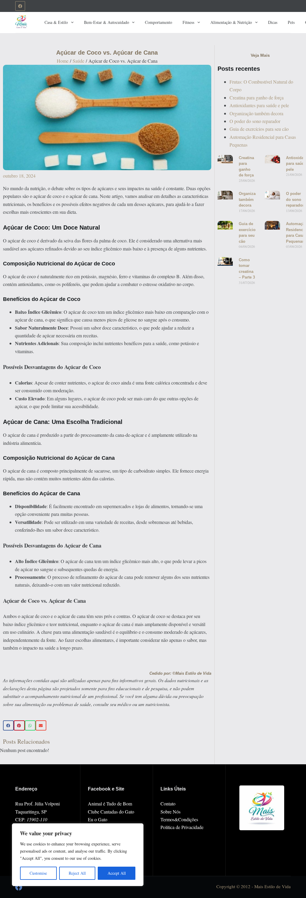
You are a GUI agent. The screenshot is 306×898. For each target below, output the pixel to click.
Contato (167, 803)
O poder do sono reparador (255, 121)
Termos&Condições (179, 819)
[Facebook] (20, 6)
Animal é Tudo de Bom (110, 803)
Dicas (272, 22)
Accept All (117, 873)
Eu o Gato (97, 819)
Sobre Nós (170, 811)
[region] (77, 854)
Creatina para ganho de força (257, 97)
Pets (291, 22)
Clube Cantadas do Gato (111, 811)
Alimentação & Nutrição (231, 22)
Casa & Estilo (56, 22)
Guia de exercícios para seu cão (259, 129)
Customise (38, 873)
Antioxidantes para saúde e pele (259, 105)
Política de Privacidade (182, 827)
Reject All (77, 873)
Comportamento (158, 22)
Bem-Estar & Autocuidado (106, 22)
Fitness (188, 22)
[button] (8, 725)
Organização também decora (256, 113)
